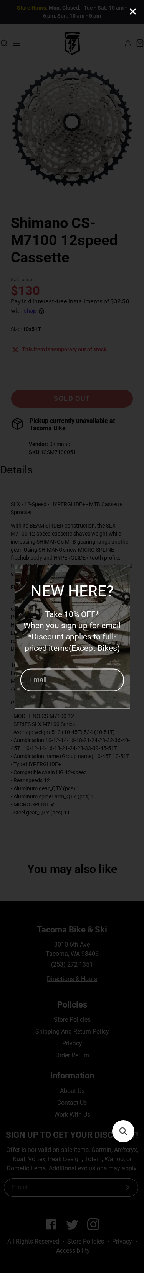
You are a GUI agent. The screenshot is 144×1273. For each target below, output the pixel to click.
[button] (123, 1131)
